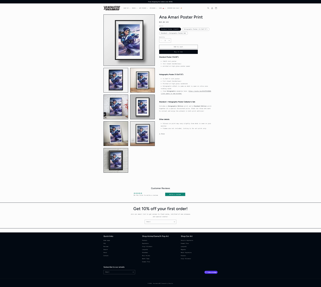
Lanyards (145, 249)
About (105, 252)
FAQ (104, 243)
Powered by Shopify (167, 283)
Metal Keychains (186, 252)
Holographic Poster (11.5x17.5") (196, 29)
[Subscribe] (174, 222)
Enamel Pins (146, 261)
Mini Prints (146, 255)
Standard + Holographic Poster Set (173, 33)
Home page (106, 240)
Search (105, 249)
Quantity (162, 37)
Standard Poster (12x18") (170, 29)
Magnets (183, 249)
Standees (145, 252)
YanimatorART (157, 283)
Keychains (145, 243)
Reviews (106, 246)
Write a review (175, 194)
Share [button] (163, 134)
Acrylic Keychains (187, 240)
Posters (144, 240)
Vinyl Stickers (147, 246)
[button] (127, 8)
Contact (106, 255)
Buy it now (178, 51)
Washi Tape (145, 258)
